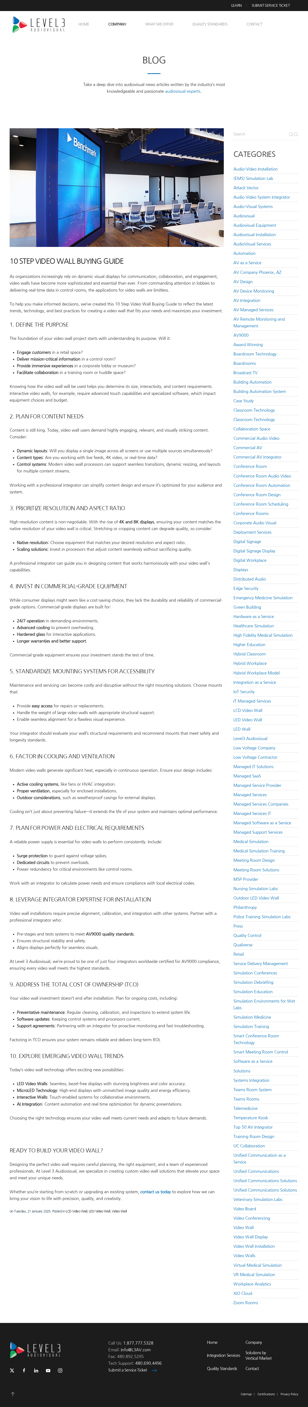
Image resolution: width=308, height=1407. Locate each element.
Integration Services (223, 1355)
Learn (236, 5)
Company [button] (117, 24)
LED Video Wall (99, 1211)
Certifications (266, 1394)
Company (253, 1342)
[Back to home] (40, 24)
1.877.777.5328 (138, 1343)
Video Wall (119, 1211)
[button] (13, 1394)
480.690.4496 (148, 1363)
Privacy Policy (289, 1394)
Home (83, 24)
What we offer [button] (159, 24)
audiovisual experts (182, 91)
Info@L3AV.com (136, 1350)
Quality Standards (209, 24)
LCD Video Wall (76, 1211)
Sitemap (246, 1394)
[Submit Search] (293, 134)
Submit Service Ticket (271, 5)
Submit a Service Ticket (127, 1370)
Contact (254, 24)
